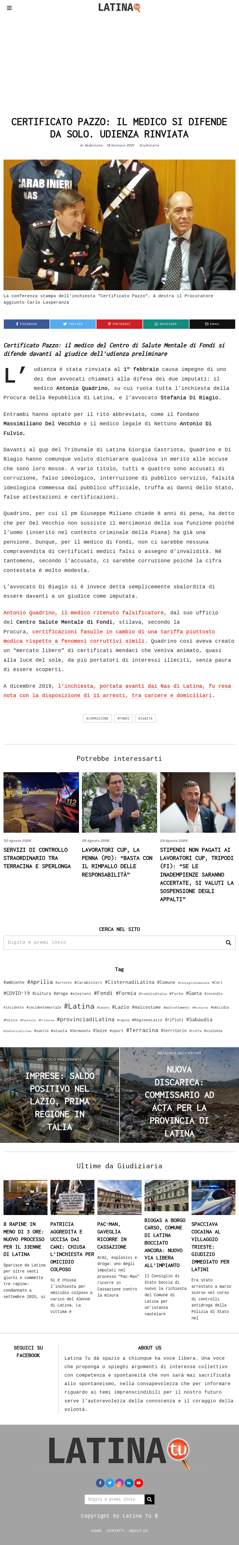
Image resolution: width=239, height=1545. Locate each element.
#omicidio (220, 1007)
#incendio (213, 993)
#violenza (213, 1031)
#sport (117, 1030)
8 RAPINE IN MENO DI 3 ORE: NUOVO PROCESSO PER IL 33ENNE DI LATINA (23, 1239)
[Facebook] (100, 1483)
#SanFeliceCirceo (17, 1031)
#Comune (166, 982)
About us (138, 1530)
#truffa (195, 1031)
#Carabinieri (88, 982)
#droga (61, 993)
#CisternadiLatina (129, 982)
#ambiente (13, 982)
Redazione (94, 145)
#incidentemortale (44, 1007)
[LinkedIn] (129, 1483)
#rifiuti (174, 1019)
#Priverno (46, 1020)
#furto (176, 993)
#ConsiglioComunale (194, 982)
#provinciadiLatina (86, 1019)
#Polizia (10, 1020)
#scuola (59, 1030)
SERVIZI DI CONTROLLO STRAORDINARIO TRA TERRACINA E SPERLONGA (37, 857)
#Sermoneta (80, 1031)
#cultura (41, 993)
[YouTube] (138, 1483)
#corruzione (97, 718)
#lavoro (103, 1007)
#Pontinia (28, 1020)
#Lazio (120, 1007)
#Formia (126, 993)
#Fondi (123, 718)
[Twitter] (110, 1483)
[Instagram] (119, 1483)
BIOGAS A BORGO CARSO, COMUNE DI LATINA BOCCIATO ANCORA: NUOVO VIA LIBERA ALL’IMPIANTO (165, 1242)
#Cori (217, 982)
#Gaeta (194, 993)
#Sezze (100, 1030)
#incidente (13, 1007)
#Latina (79, 1005)
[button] (229, 943)
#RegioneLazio (147, 1019)
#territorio (174, 1030)
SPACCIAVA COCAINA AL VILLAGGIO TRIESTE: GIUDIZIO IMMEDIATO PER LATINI (210, 1246)
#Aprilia (40, 981)
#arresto (63, 982)
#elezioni (80, 993)
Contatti (115, 1530)
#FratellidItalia (153, 994)
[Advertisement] (119, 60)
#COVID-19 (16, 993)
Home (96, 1530)
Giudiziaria (149, 145)
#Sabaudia (199, 1019)
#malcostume (146, 1007)
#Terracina (142, 1030)
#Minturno (200, 1007)
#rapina (123, 1020)
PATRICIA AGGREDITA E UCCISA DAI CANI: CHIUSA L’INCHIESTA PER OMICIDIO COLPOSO (72, 1246)
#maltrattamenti (177, 1007)
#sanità (145, 718)
